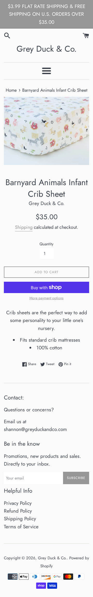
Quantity (46, 244)
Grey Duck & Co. (47, 49)
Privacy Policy (18, 503)
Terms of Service (21, 526)
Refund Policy (18, 510)
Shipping (24, 227)
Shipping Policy (20, 518)
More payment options (46, 298)
